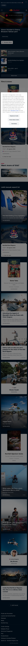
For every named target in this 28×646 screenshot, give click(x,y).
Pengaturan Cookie (14, 115)
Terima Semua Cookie (14, 119)
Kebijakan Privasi (14, 110)
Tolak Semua (14, 123)
